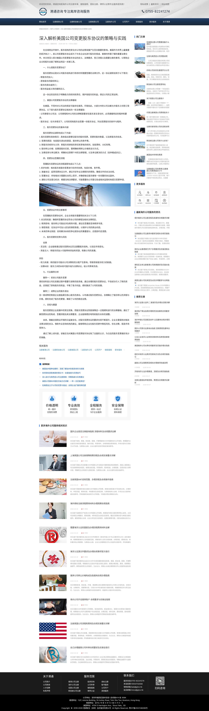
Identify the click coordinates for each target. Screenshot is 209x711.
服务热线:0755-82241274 (134, 681)
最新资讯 (155, 4)
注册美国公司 (93, 22)
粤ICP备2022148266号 (138, 708)
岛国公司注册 (73, 688)
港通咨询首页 (43, 29)
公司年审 (91, 685)
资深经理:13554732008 (133, 684)
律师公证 (91, 691)
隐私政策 (144, 4)
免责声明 (46, 691)
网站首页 (42, 22)
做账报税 (108, 350)
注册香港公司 (58, 22)
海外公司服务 (54, 29)
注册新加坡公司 (76, 22)
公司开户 (125, 22)
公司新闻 (46, 685)
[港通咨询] (43, 11)
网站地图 (165, 4)
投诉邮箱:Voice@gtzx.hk (133, 690)
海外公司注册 (73, 685)
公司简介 (46, 682)
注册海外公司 (110, 22)
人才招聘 (46, 688)
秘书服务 (104, 685)
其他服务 (104, 691)
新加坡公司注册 (74, 691)
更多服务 (152, 22)
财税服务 (139, 22)
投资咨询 (91, 682)
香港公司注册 (73, 682)
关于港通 (166, 22)
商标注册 (104, 682)
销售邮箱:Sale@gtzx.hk (133, 687)
